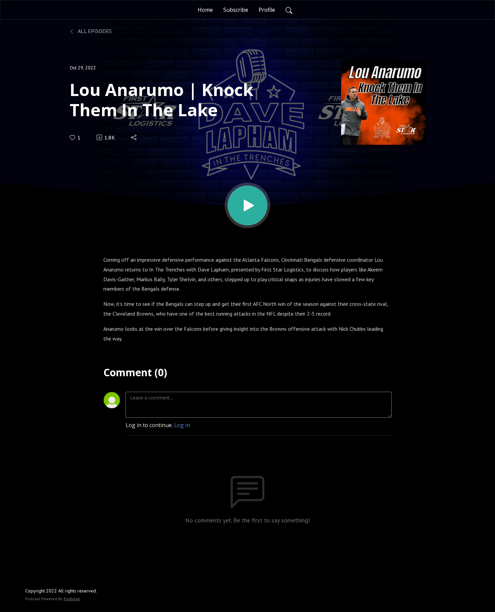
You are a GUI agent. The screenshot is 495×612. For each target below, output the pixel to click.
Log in (182, 425)
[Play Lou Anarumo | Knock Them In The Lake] (247, 205)
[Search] (289, 10)
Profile (267, 9)
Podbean (72, 598)
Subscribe (235, 9)
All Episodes (94, 31)
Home (205, 9)
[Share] (134, 137)
